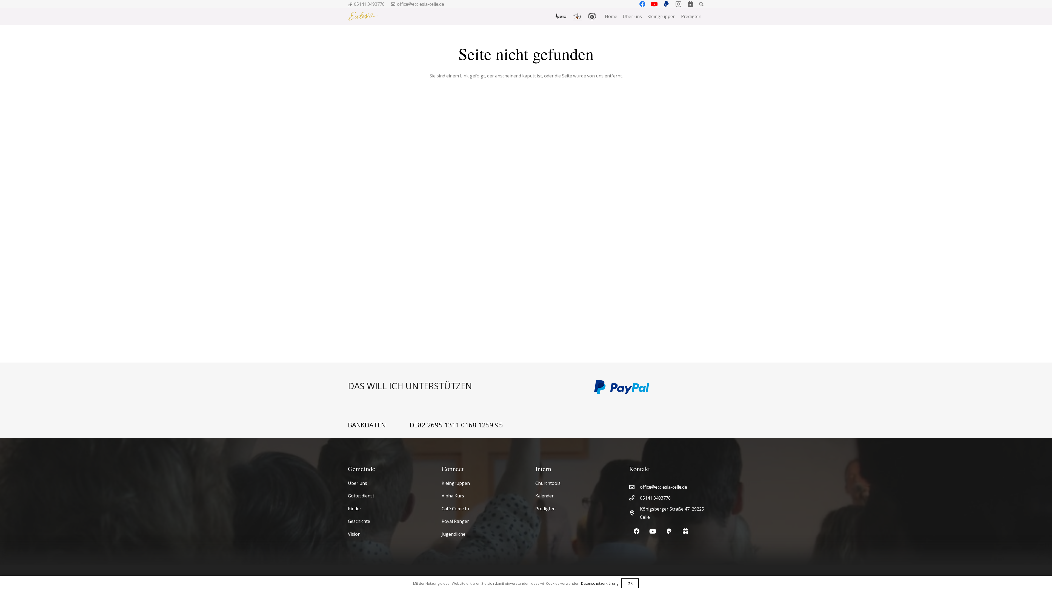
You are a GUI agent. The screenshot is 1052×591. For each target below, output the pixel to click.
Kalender (544, 496)
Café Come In (455, 509)
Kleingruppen (456, 483)
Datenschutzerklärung (599, 583)
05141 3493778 (655, 498)
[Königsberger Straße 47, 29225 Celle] (634, 512)
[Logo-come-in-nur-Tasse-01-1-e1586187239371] (577, 17)
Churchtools (548, 483)
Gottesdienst (361, 496)
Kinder (354, 509)
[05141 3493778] (634, 497)
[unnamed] (592, 16)
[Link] (464, 387)
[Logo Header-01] (363, 16)
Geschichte (359, 521)
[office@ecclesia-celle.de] (634, 486)
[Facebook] (636, 531)
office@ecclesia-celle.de (663, 487)
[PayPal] (669, 531)
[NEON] (560, 16)
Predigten (545, 509)
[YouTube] (652, 531)
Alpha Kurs (453, 496)
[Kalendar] (685, 531)
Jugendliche (453, 534)
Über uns (357, 483)
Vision (354, 534)
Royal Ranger (455, 521)
